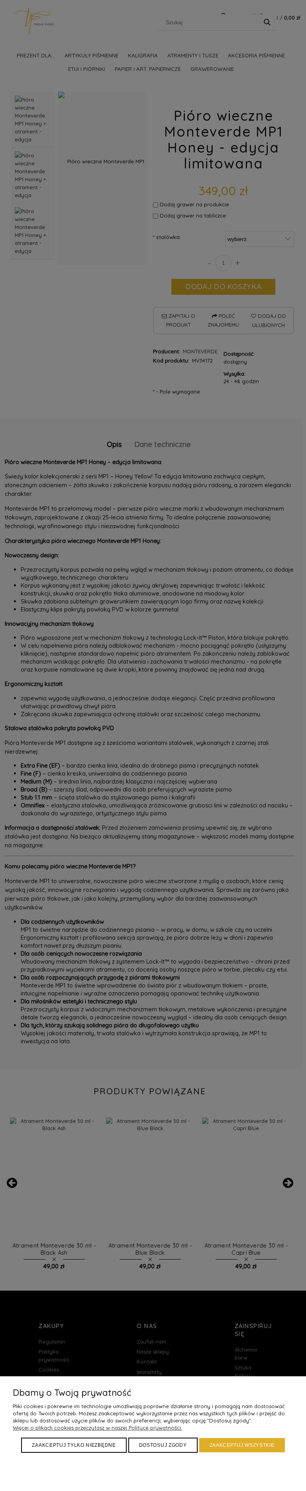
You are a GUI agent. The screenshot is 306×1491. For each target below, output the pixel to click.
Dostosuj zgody (163, 1445)
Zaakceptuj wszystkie (242, 1445)
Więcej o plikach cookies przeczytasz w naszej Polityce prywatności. (97, 1427)
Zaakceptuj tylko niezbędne (74, 1445)
